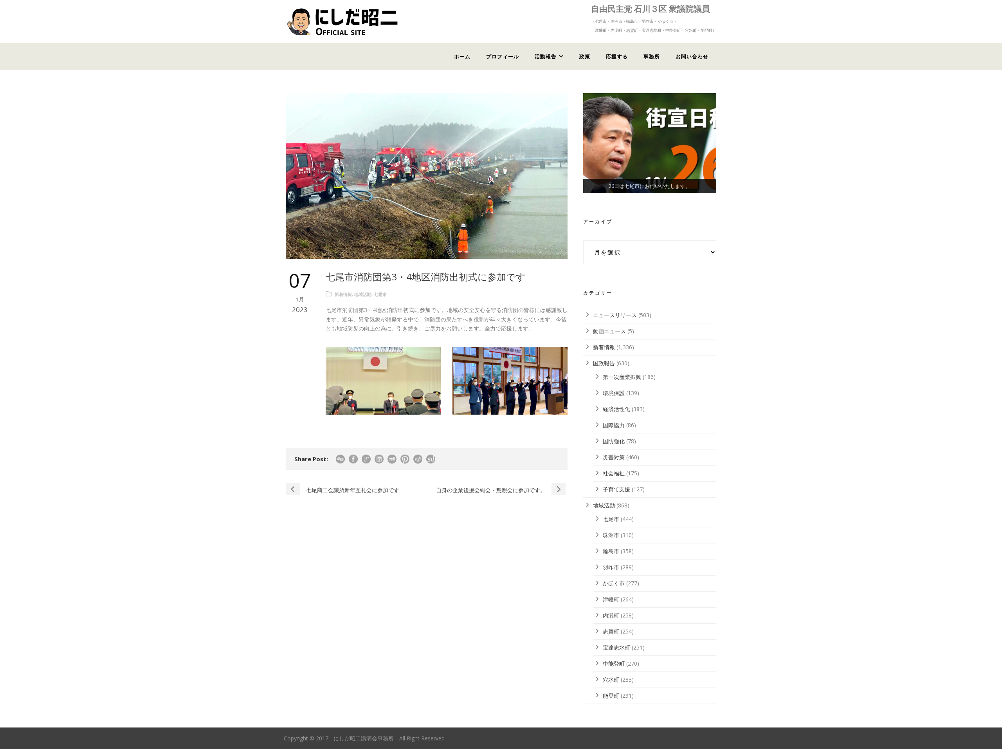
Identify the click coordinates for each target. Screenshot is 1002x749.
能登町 (611, 695)
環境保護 (614, 393)
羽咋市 (611, 567)
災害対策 (614, 457)
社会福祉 (614, 473)
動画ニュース (609, 331)
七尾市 (380, 294)
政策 (584, 56)
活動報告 (546, 56)
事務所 (651, 56)
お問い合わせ (692, 56)
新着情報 (343, 294)
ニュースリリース (615, 315)
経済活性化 (616, 409)
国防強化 (614, 441)
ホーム (462, 56)
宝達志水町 (616, 647)
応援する (617, 56)
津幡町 (611, 599)
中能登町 (614, 663)
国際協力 (614, 425)
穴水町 (611, 679)
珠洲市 (611, 535)
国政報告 (604, 363)
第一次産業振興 (622, 377)
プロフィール (502, 56)
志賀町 (611, 631)
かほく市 (614, 583)
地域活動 (362, 294)
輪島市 (611, 551)
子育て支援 (616, 489)
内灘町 (611, 615)
